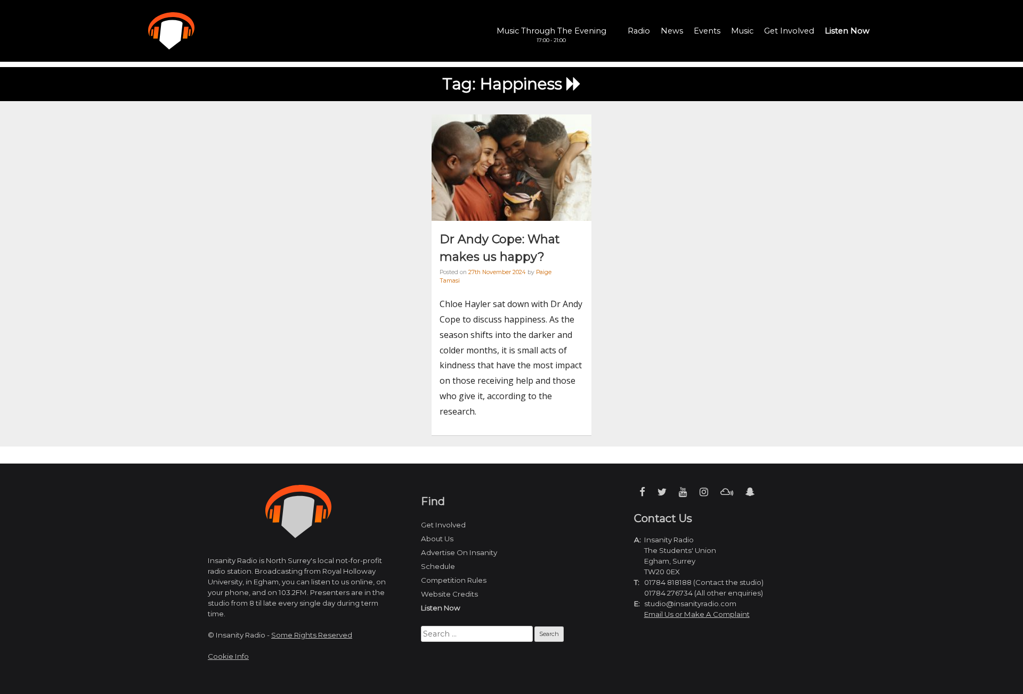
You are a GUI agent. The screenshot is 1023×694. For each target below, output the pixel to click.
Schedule (438, 566)
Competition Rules (453, 580)
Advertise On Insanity (459, 552)
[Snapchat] (750, 492)
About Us (437, 538)
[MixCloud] (726, 492)
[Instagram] (703, 492)
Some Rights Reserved (311, 635)
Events (707, 31)
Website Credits (449, 594)
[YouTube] (683, 492)
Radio (639, 31)
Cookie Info (228, 656)
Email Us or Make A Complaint (697, 614)
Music (742, 31)
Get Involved (789, 31)
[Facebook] (642, 492)
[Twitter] (662, 492)
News (672, 31)
